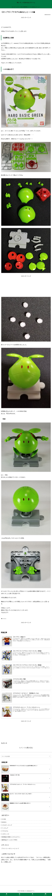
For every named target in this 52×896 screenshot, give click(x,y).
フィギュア (5, 828)
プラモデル (4, 618)
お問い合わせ (5, 845)
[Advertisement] (26, 21)
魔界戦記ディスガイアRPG (9, 840)
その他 (4, 819)
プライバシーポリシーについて (10, 848)
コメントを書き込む (26, 747)
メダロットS (5, 834)
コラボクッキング (7, 825)
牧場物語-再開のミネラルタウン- (11, 837)
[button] (50, 756)
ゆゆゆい (4, 822)
